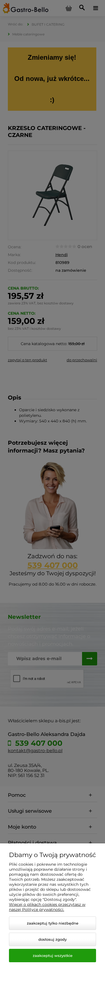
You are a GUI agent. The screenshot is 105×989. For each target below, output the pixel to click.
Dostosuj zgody (52, 939)
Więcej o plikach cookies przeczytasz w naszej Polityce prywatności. (47, 907)
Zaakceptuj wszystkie (53, 955)
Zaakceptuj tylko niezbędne (52, 923)
